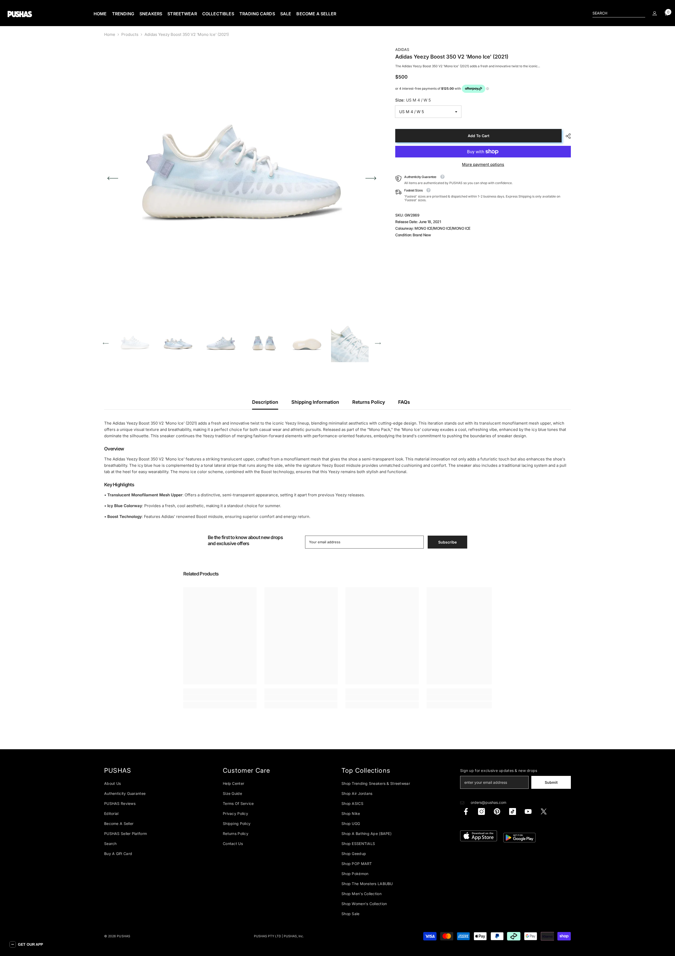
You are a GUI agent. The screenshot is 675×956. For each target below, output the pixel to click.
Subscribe (447, 542)
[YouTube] (528, 811)
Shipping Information (315, 402)
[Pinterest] (497, 811)
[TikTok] (512, 811)
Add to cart (478, 135)
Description (265, 402)
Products (129, 34)
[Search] (618, 13)
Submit (551, 782)
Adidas (402, 49)
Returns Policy (368, 402)
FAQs (404, 402)
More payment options (483, 164)
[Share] (566, 136)
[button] (112, 178)
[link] (220, 698)
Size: (413, 100)
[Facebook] (466, 811)
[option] (242, 178)
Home (109, 34)
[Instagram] (481, 811)
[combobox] (614, 13)
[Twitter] (543, 811)
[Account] (655, 13)
